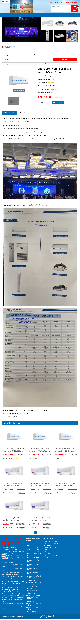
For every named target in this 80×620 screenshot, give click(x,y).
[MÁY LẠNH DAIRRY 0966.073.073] (6, 1)
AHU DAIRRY (31, 584)
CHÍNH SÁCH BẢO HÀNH (51, 541)
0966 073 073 (56, 2)
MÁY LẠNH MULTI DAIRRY (32, 569)
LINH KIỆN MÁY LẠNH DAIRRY (33, 573)
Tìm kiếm (65, 59)
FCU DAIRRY (31, 601)
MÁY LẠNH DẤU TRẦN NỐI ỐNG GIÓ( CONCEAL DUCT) (34, 553)
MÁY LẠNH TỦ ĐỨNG (33, 558)
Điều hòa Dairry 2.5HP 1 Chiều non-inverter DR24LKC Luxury (65, 450)
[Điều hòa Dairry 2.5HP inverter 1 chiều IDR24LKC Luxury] (14, 505)
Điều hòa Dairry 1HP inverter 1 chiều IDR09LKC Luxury (13, 484)
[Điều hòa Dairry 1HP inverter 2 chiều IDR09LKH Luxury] (40, 505)
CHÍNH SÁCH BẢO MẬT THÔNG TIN (50, 556)
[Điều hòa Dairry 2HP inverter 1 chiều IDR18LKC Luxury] (66, 471)
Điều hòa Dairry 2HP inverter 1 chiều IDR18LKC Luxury (65, 484)
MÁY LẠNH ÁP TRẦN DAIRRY (33, 561)
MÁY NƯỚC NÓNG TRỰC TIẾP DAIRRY (34, 608)
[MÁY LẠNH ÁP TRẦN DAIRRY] (60, 36)
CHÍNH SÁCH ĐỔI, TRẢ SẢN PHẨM (50, 552)
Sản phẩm (15, 64)
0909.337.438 (71, 2)
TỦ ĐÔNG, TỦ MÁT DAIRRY (32, 587)
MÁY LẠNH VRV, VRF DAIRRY (33, 565)
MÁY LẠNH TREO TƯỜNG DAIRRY (29, 64)
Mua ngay (58, 102)
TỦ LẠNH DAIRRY (32, 593)
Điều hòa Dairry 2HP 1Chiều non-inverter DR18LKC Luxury (39, 450)
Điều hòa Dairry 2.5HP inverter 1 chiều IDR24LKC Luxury (13, 519)
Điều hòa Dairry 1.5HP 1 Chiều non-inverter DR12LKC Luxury (14, 450)
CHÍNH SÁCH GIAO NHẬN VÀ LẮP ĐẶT (51, 544)
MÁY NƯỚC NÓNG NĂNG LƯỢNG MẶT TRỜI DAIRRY (34, 597)
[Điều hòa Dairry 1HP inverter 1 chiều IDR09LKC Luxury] (14, 471)
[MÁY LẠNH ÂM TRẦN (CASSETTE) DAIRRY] (60, 23)
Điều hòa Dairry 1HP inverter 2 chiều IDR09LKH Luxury (39, 519)
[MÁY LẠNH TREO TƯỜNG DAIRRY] (47, 23)
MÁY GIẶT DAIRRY (32, 591)
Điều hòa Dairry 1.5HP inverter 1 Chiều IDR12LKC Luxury (39, 484)
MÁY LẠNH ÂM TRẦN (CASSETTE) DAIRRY (33, 549)
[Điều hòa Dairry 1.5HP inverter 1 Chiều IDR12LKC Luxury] (40, 471)
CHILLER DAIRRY (32, 580)
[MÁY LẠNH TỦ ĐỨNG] (47, 36)
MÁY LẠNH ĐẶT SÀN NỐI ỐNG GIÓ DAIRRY (34, 577)
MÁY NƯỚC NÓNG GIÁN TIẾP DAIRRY (34, 604)
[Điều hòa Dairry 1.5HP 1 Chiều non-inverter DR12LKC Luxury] (14, 436)
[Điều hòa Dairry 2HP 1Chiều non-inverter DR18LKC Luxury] (40, 436)
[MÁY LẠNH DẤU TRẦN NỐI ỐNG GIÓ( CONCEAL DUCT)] (72, 23)
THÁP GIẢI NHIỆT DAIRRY (34, 582)
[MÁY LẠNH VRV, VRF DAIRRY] (72, 36)
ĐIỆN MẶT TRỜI (31, 611)
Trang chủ (7, 64)
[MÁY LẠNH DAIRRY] (8, 47)
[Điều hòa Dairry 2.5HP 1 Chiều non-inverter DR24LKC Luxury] (66, 436)
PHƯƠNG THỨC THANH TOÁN (50, 548)
